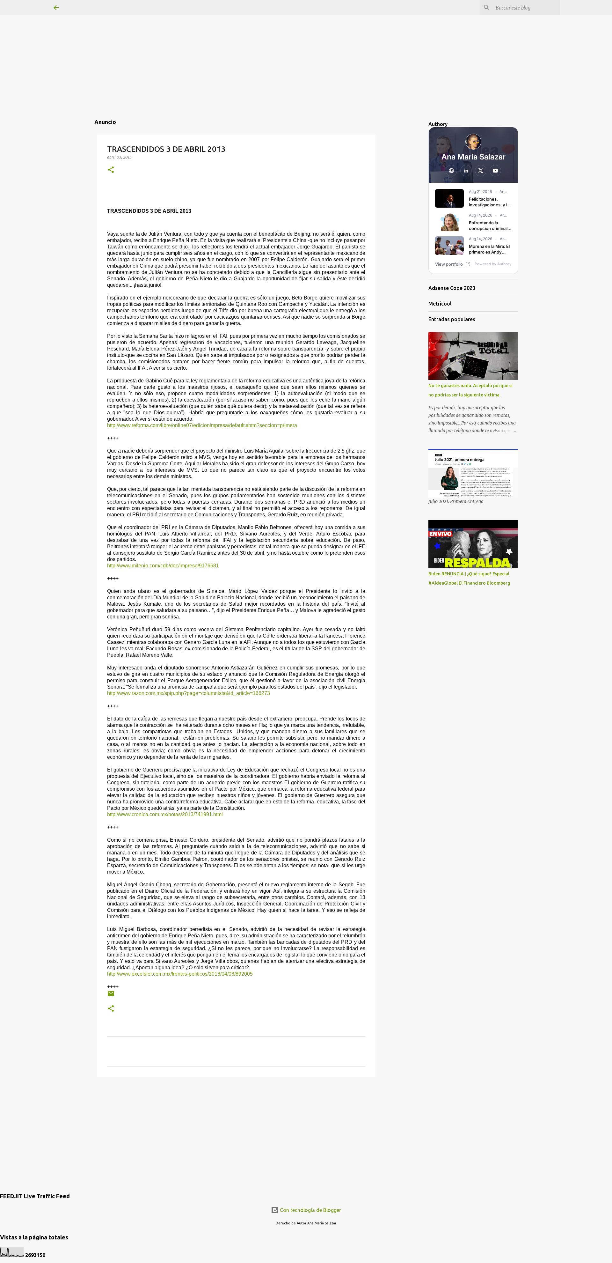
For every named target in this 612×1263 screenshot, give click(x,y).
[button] (111, 170)
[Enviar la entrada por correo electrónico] (111, 996)
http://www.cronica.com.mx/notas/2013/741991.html (165, 814)
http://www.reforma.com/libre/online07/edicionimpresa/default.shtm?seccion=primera (202, 425)
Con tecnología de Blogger (310, 1210)
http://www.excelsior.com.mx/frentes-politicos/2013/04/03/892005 (180, 974)
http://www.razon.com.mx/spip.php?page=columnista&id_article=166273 (188, 693)
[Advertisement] (306, 44)
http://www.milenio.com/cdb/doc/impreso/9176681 (163, 565)
